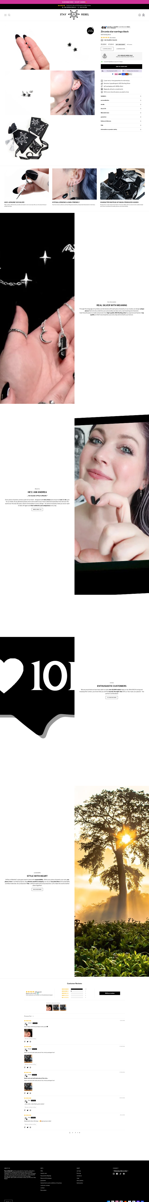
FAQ (102, 125)
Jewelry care (44, 1173)
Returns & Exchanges (46, 1178)
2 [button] (72, 1132)
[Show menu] (5, 15)
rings (78, 1178)
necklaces (79, 1175)
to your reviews (111, 697)
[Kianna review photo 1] (28, 1087)
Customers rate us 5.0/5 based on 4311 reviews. (78, 5)
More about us (37, 509)
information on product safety (109, 129)
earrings (79, 1171)
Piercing (79, 1173)
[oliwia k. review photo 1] (28, 1033)
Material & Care (105, 112)
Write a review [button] (110, 993)
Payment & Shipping (46, 1175)
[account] (139, 15)
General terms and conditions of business (51, 1183)
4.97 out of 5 (38, 992)
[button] (105, 37)
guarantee (103, 117)
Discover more (37, 889)
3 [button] (75, 1132)
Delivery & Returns (106, 121)
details (102, 104)
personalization (105, 100)
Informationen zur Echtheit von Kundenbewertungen (39, 995)
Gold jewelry (80, 1183)
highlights (103, 96)
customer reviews (45, 1185)
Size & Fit (103, 108)
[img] (27, 1020)
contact (42, 1187)
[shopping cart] (143, 15)
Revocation (43, 1190)
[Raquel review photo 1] (28, 1059)
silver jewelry (80, 1180)
